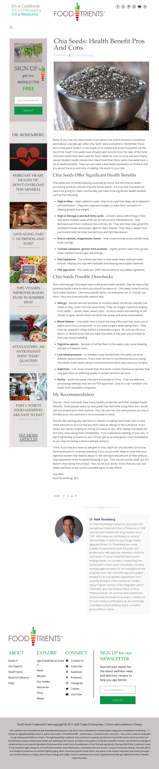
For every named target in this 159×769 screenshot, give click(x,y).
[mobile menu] (11, 27)
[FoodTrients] (79, 11)
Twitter (75, 688)
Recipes (41, 676)
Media (40, 698)
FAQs (11, 683)
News (40, 670)
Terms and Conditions (119, 724)
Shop (40, 693)
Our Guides (43, 681)
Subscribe (76, 666)
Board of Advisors (18, 677)
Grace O (13, 660)
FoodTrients (15, 672)
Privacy (138, 724)
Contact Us (77, 660)
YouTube (76, 694)
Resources (43, 687)
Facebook (76, 672)
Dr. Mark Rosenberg (82, 55)
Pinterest (76, 677)
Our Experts (15, 666)
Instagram (76, 683)
